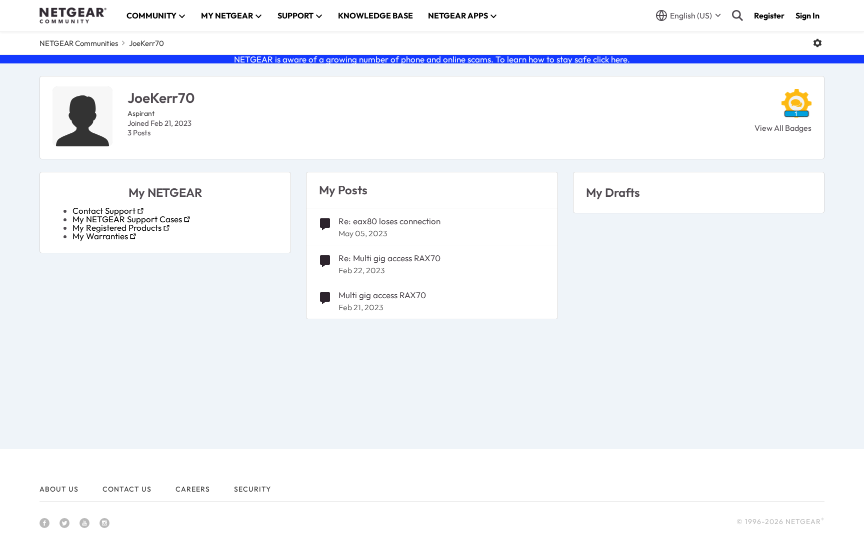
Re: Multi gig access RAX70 (389, 258)
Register (769, 15)
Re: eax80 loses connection (389, 221)
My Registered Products (117, 227)
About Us (59, 489)
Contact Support (104, 210)
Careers (193, 489)
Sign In (808, 15)
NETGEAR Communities (79, 43)
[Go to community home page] (73, 15)
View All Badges (783, 128)
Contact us (127, 489)
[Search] (738, 15)
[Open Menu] (817, 43)
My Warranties (100, 236)
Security (252, 489)
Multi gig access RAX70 (382, 295)
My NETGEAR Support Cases (127, 219)
